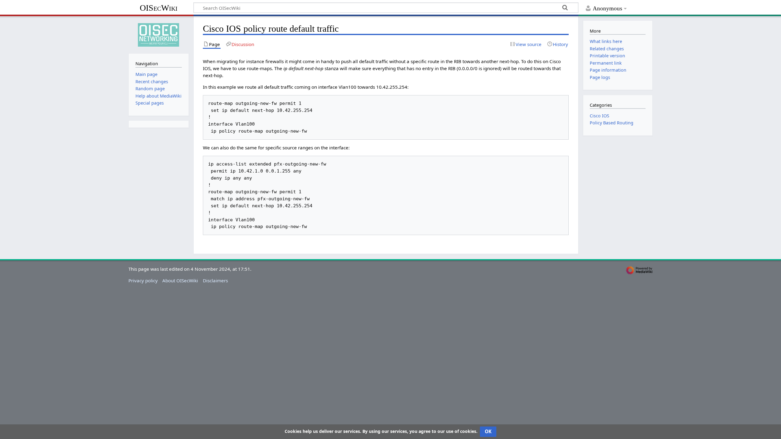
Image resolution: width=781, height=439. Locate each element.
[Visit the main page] (158, 34)
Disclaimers (215, 280)
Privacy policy (143, 280)
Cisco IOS (599, 116)
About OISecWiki (180, 280)
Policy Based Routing (611, 123)
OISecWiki (159, 7)
